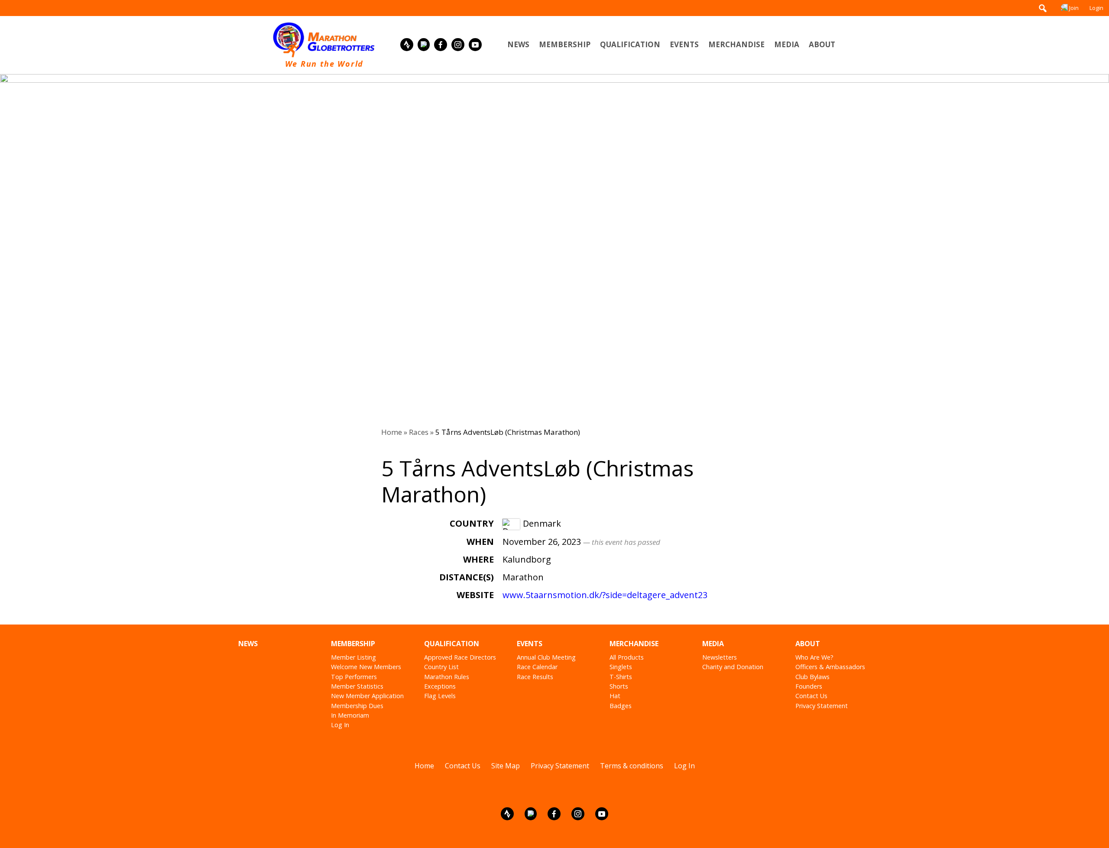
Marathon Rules (446, 676)
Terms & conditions (631, 765)
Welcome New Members (366, 666)
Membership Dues (357, 705)
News (518, 44)
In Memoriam (350, 715)
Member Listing (353, 657)
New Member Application (367, 695)
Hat (615, 695)
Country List (441, 666)
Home (391, 432)
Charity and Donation (732, 666)
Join (1074, 8)
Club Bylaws (812, 676)
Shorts (619, 686)
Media (786, 44)
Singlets (621, 666)
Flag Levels (440, 695)
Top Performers (354, 676)
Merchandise (736, 44)
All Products (627, 657)
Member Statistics (357, 686)
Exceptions (440, 686)
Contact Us (811, 695)
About (822, 44)
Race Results (535, 676)
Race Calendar (537, 666)
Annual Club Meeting (546, 657)
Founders (808, 686)
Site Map (505, 765)
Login (1096, 8)
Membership (564, 44)
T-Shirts (621, 676)
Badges (621, 705)
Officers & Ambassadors (830, 666)
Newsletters (719, 657)
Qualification (630, 44)
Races (418, 432)
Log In (340, 724)
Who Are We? (814, 657)
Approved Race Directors (460, 657)
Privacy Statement (821, 705)
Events (684, 44)
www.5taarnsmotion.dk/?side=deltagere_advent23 (605, 595)
